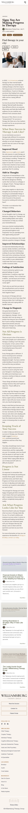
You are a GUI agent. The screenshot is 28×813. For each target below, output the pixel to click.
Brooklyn (6, 47)
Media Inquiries (5, 791)
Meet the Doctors (14, 703)
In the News (4, 788)
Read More (22, 597)
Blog (2, 785)
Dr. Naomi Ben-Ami (10, 581)
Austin (15, 47)
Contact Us (14, 708)
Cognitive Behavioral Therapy (9, 741)
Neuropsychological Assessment (10, 751)
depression (9, 152)
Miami (5, 49)
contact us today (13, 537)
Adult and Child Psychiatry (8, 747)
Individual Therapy (6, 737)
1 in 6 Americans (12, 80)
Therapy (9, 35)
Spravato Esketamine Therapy (10, 744)
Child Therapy (5, 731)
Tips (4, 35)
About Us (4, 781)
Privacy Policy (14, 804)
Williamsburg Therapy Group (12, 29)
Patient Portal (14, 713)
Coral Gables (5, 771)
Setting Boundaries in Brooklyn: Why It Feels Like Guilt (13, 622)
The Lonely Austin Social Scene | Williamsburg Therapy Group (14, 668)
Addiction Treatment (7, 754)
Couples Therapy (6, 734)
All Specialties (5, 757)
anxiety (18, 152)
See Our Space (5, 778)
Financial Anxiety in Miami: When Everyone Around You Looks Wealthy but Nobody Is (14, 577)
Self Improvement (18, 35)
